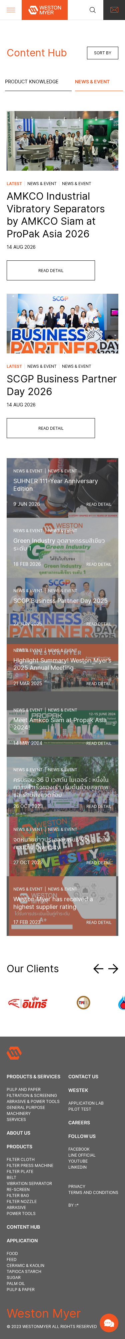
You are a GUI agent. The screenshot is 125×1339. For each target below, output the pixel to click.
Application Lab (86, 1103)
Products (19, 1146)
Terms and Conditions (93, 1192)
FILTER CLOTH (21, 1159)
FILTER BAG (18, 1195)
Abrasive (16, 1207)
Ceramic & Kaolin (25, 1265)
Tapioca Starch (24, 1271)
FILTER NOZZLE (22, 1201)
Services (16, 1119)
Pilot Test (79, 1109)
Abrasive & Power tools (33, 1101)
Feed (12, 1259)
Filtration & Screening (32, 1095)
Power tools (21, 1213)
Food (12, 1253)
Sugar (14, 1277)
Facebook (79, 1149)
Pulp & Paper (21, 1289)
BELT (11, 1177)
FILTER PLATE (20, 1171)
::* (77, 1205)
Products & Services (33, 1076)
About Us (18, 1133)
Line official (82, 1155)
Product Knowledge (31, 81)
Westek (78, 1090)
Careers (79, 1122)
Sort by (102, 52)
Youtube (78, 1161)
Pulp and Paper (24, 1089)
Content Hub (23, 1227)
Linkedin (77, 1167)
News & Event (92, 81)
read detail (51, 270)
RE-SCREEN (18, 1189)
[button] (100, 969)
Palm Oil (16, 1283)
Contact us (83, 1076)
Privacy (76, 1186)
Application (22, 1240)
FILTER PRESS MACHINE (30, 1165)
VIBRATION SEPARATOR (29, 1183)
